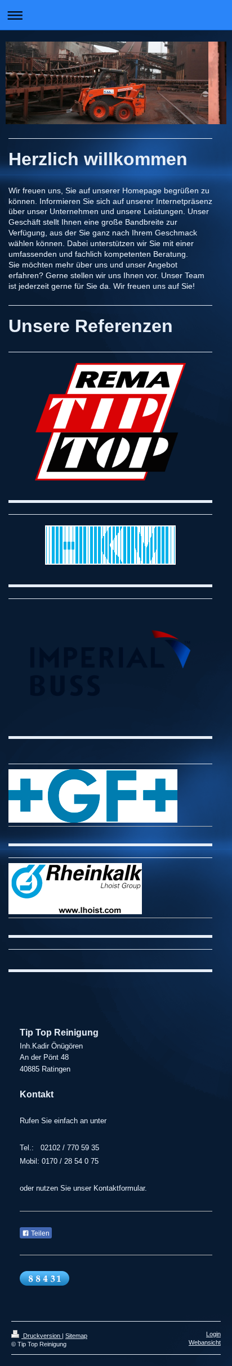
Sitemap (76, 1335)
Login (213, 1334)
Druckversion (41, 1335)
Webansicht (205, 1342)
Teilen (39, 1233)
